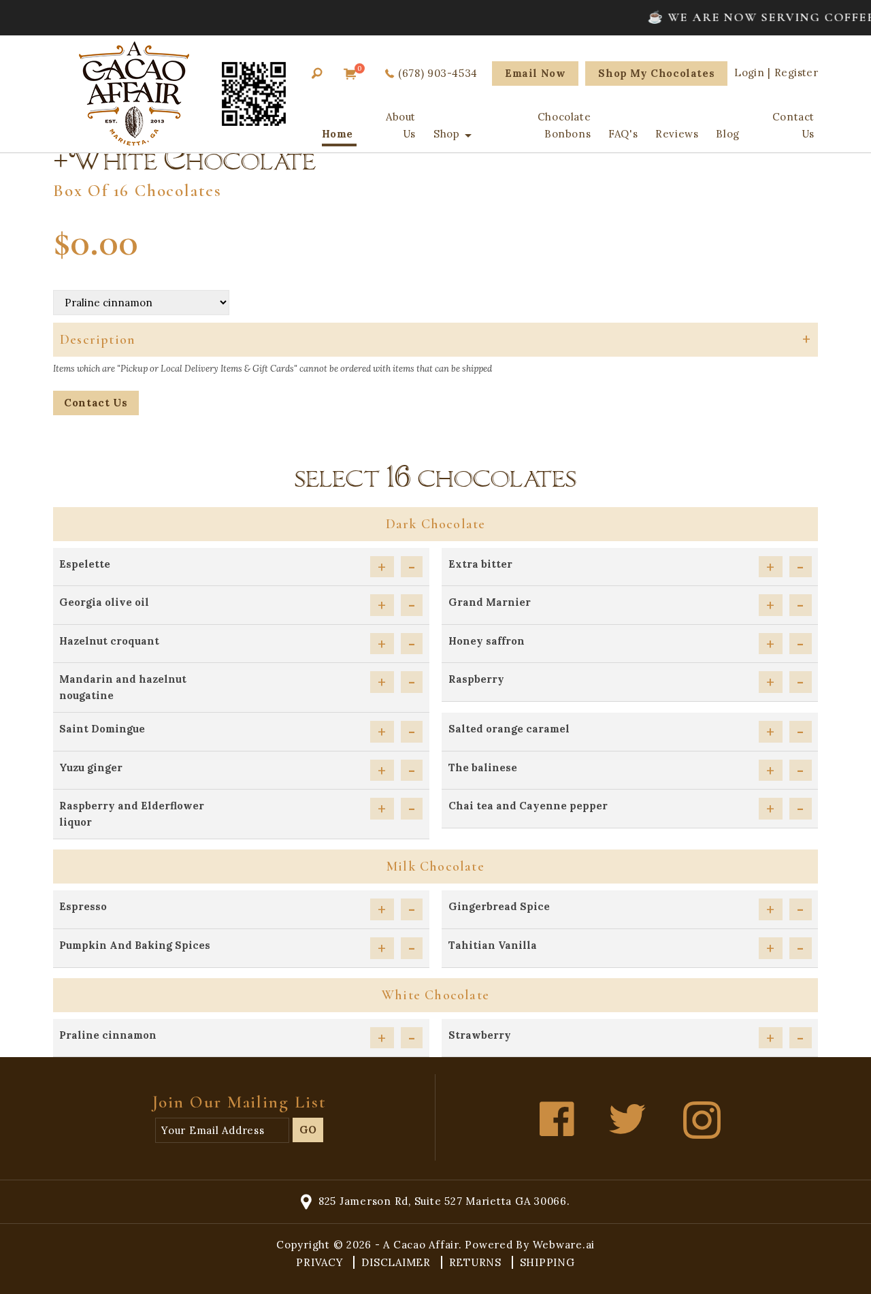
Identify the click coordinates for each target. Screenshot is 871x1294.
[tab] (435, 340)
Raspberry (476, 679)
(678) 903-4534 (438, 73)
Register (796, 72)
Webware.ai (564, 1244)
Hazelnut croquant (109, 640)
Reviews (676, 133)
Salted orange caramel (509, 728)
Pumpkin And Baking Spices (134, 945)
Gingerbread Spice (499, 906)
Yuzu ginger (90, 767)
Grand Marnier (489, 602)
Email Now (535, 73)
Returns (477, 1262)
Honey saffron (486, 640)
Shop (446, 133)
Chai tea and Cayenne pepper (528, 805)
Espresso (83, 906)
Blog (727, 133)
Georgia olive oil (104, 602)
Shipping (547, 1262)
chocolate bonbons (564, 125)
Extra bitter (480, 563)
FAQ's (623, 133)
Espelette (84, 563)
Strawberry (479, 1035)
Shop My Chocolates (656, 73)
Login (749, 72)
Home (337, 133)
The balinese (482, 767)
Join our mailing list (239, 1102)
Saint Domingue (102, 728)
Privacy (321, 1262)
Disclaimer (397, 1262)
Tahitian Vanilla (492, 945)
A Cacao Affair (421, 1244)
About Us (401, 125)
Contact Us (793, 125)
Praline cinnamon (108, 1035)
